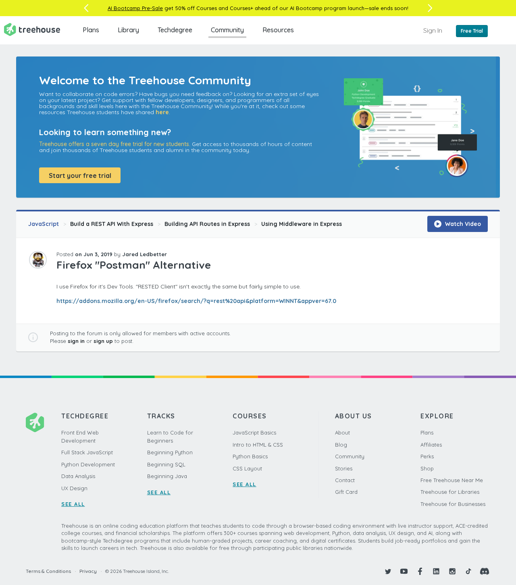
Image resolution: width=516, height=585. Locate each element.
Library (128, 30)
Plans (91, 30)
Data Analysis (78, 476)
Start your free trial (80, 175)
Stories (343, 468)
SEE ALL (73, 504)
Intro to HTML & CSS (258, 444)
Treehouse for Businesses (452, 504)
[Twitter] (387, 571)
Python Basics (250, 456)
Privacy (88, 571)
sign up (103, 341)
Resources (278, 30)
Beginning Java (167, 476)
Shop (427, 468)
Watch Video (462, 224)
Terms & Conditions (48, 571)
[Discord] (484, 571)
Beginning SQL (166, 464)
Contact (345, 480)
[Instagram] (452, 571)
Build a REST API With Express (111, 224)
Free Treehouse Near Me (451, 480)
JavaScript (43, 224)
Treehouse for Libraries (449, 492)
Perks (427, 456)
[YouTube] (404, 571)
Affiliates (431, 444)
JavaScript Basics (254, 432)
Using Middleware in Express (301, 224)
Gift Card (346, 492)
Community (227, 30)
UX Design (74, 488)
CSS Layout (247, 468)
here (162, 112)
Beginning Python (170, 452)
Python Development (88, 464)
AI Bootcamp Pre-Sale (135, 8)
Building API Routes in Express (207, 224)
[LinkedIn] (436, 571)
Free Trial (472, 31)
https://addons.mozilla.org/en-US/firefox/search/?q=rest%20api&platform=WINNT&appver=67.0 (196, 301)
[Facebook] (420, 571)
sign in (76, 341)
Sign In (432, 30)
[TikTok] (468, 571)
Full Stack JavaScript (87, 452)
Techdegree (175, 30)
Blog (341, 444)
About (342, 432)
